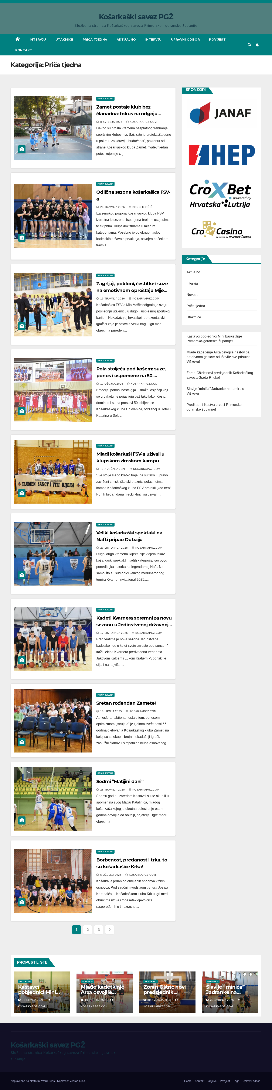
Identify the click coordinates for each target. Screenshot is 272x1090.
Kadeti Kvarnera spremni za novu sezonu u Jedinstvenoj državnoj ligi (134, 624)
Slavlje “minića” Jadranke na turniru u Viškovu (227, 992)
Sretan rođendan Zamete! (126, 703)
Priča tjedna (95, 39)
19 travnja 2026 (113, 298)
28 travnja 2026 (113, 207)
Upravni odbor (185, 39)
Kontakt (23, 50)
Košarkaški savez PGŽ (136, 16)
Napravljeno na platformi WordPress (33, 1081)
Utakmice (64, 39)
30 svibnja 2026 (159, 999)
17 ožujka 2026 (112, 383)
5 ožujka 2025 (111, 874)
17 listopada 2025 (114, 632)
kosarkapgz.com (143, 121)
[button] (249, 45)
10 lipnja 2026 (96, 999)
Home (187, 1081)
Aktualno (126, 39)
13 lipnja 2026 (33, 999)
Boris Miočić (142, 207)
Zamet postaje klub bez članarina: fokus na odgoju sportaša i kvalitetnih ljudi (126, 113)
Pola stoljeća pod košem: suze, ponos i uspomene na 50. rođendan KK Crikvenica (131, 375)
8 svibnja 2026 (111, 121)
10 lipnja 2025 (111, 711)
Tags (236, 1081)
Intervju (38, 39)
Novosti (192, 295)
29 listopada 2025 (114, 547)
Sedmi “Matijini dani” (119, 781)
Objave (212, 1081)
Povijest (217, 39)
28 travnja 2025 (113, 789)
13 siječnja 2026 (113, 468)
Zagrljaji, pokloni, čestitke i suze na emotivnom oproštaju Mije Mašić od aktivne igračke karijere (133, 290)
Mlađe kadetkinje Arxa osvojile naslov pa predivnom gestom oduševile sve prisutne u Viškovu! (220, 356)
